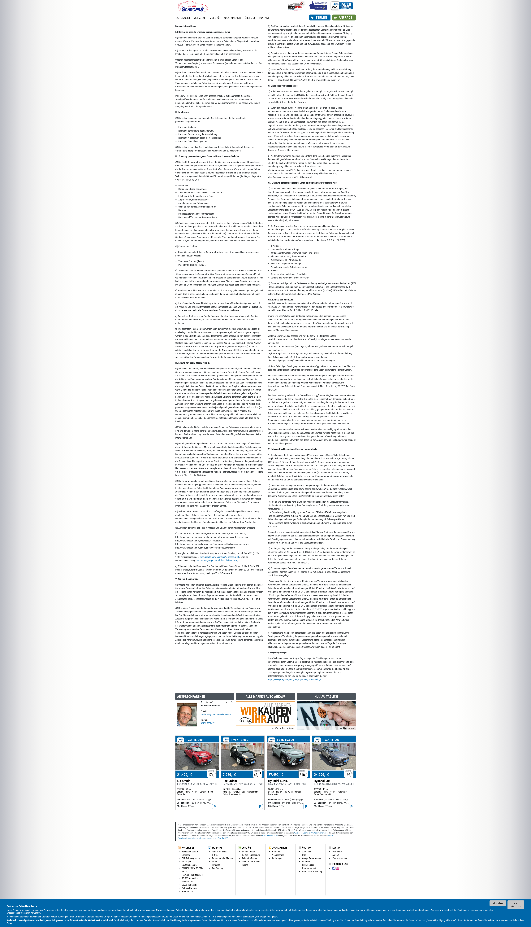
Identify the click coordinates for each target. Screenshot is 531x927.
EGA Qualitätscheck (190, 885)
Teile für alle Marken (251, 861)
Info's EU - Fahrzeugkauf (192, 875)
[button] (319, 17)
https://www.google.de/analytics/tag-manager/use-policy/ (294, 679)
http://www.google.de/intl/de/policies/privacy (217, 560)
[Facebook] (334, 868)
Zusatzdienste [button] (232, 18)
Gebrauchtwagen (189, 888)
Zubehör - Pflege (249, 858)
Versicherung (278, 855)
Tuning (245, 865)
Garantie (276, 851)
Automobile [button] (183, 18)
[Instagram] (337, 868)
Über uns (307, 847)
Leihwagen (277, 858)
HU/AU (215, 855)
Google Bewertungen (311, 858)
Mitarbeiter (337, 851)
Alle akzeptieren (515, 905)
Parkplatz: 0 (187, 891)
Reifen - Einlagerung (251, 855)
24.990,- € (321, 775)
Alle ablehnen (498, 903)
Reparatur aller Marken (222, 858)
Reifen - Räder (248, 851)
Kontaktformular (339, 858)
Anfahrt (335, 855)
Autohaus (306, 851)
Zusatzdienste (279, 847)
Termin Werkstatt (219, 851)
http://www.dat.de (270, 835)
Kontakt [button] (264, 18)
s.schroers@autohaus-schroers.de (216, 714)
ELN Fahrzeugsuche (191, 858)
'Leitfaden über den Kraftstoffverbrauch (311, 833)
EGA (304, 855)
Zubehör (246, 847)
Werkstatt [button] (200, 18)
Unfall (214, 861)
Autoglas (216, 865)
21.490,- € (184, 775)
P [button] (215, 806)
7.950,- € (229, 775)
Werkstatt (217, 847)
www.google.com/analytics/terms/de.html (219, 557)
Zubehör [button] (215, 18)
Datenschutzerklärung (312, 871)
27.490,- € (275, 775)
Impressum (472, 920)
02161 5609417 (207, 723)
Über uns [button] (250, 18)
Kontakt (336, 847)
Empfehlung (217, 868)
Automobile (188, 847)
